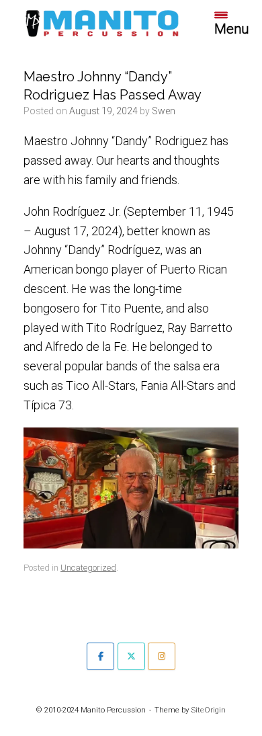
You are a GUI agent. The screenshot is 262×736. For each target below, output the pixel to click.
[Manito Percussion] (102, 22)
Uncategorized (88, 568)
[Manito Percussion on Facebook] (100, 656)
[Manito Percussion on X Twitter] (131, 656)
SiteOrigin (208, 709)
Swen (163, 111)
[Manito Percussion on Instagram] (161, 656)
